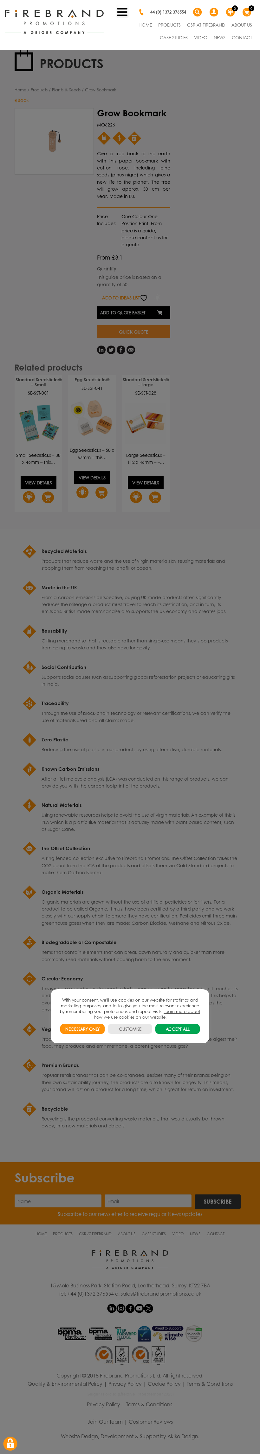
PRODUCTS (169, 24)
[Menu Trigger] (122, 11)
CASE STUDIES (174, 37)
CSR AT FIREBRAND (206, 24)
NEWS (219, 37)
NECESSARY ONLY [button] (82, 1029)
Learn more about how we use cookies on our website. (147, 1014)
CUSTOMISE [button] (130, 1029)
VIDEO (200, 37)
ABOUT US (241, 24)
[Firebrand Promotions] (54, 21)
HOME (145, 24)
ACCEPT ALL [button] (178, 1029)
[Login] (214, 12)
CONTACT (242, 37)
